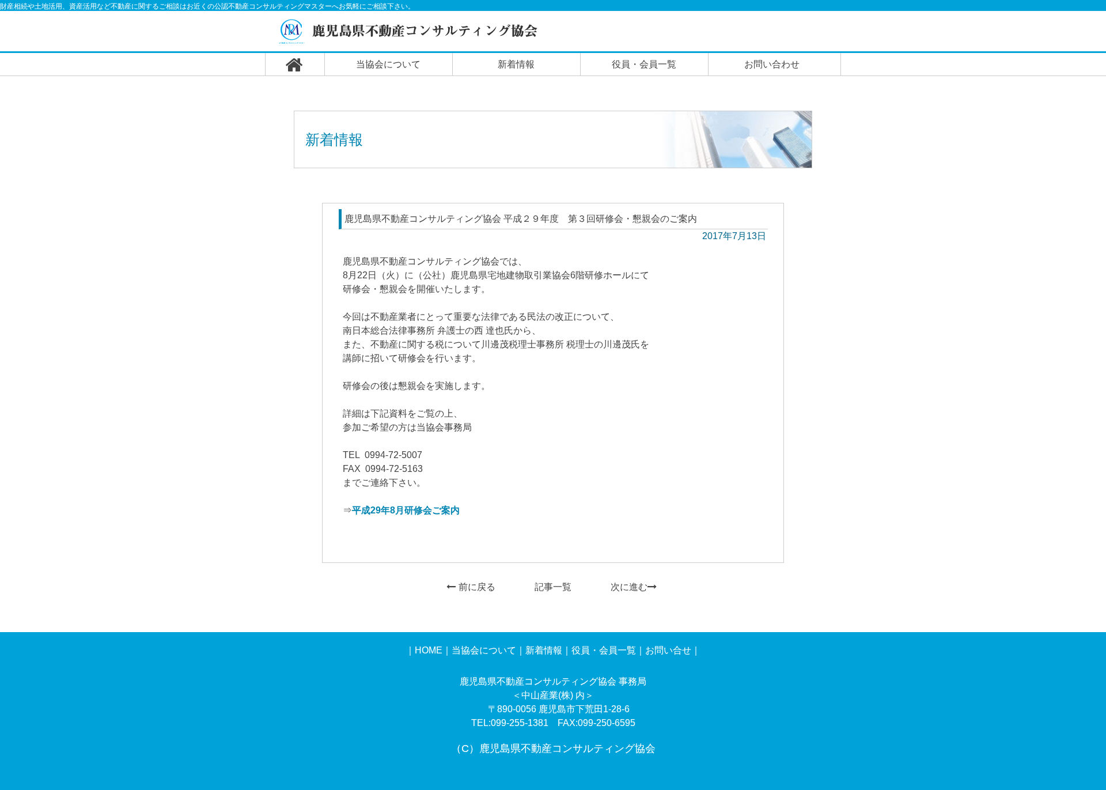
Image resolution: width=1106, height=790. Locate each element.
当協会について (388, 64)
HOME (428, 650)
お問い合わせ (772, 64)
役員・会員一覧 (644, 64)
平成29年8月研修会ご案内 (406, 510)
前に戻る (477, 587)
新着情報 (516, 64)
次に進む (629, 587)
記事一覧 (553, 587)
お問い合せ (668, 650)
